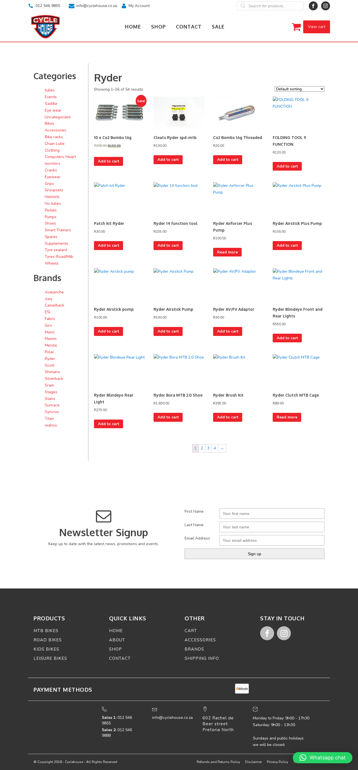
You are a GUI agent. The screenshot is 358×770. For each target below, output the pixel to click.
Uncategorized (57, 117)
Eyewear (52, 177)
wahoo (51, 425)
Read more (227, 252)
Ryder (50, 358)
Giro (48, 325)
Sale (218, 26)
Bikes (49, 123)
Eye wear (53, 110)
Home (133, 26)
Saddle (51, 103)
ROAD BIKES (48, 640)
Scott (49, 365)
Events (51, 97)
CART (191, 631)
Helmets (52, 196)
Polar (49, 352)
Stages (51, 392)
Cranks (51, 170)
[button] (322, 757)
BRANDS (194, 649)
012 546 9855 (48, 5)
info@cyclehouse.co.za (96, 5)
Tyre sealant (56, 250)
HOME (116, 631)
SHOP (115, 649)
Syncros (52, 412)
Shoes (50, 223)
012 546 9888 (117, 732)
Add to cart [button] (108, 161)
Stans (50, 398)
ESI (47, 312)
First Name (194, 511)
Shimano (52, 372)
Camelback (54, 305)
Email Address (197, 538)
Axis (48, 299)
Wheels (52, 263)
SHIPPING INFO (202, 658)
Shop (158, 26)
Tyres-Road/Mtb (59, 256)
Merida (51, 345)
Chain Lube (55, 143)
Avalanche (54, 292)
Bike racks (54, 137)
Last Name (194, 525)
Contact (189, 26)
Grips (49, 183)
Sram (49, 385)
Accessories (55, 130)
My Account (139, 5)
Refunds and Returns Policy (218, 762)
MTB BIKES (46, 631)
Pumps (50, 217)
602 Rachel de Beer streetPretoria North (218, 724)
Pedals (51, 210)
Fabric (50, 318)
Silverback (54, 378)
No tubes (53, 203)
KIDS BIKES (46, 649)
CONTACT (120, 658)
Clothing (52, 150)
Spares (51, 236)
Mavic (50, 332)
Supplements (56, 243)
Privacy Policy (277, 762)
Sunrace (52, 405)
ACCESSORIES (200, 640)
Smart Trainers (58, 230)
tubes (50, 90)
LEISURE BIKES (50, 658)
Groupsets (54, 190)
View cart (316, 26)
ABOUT (117, 640)
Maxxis (51, 338)
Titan (49, 418)
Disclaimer (253, 762)
